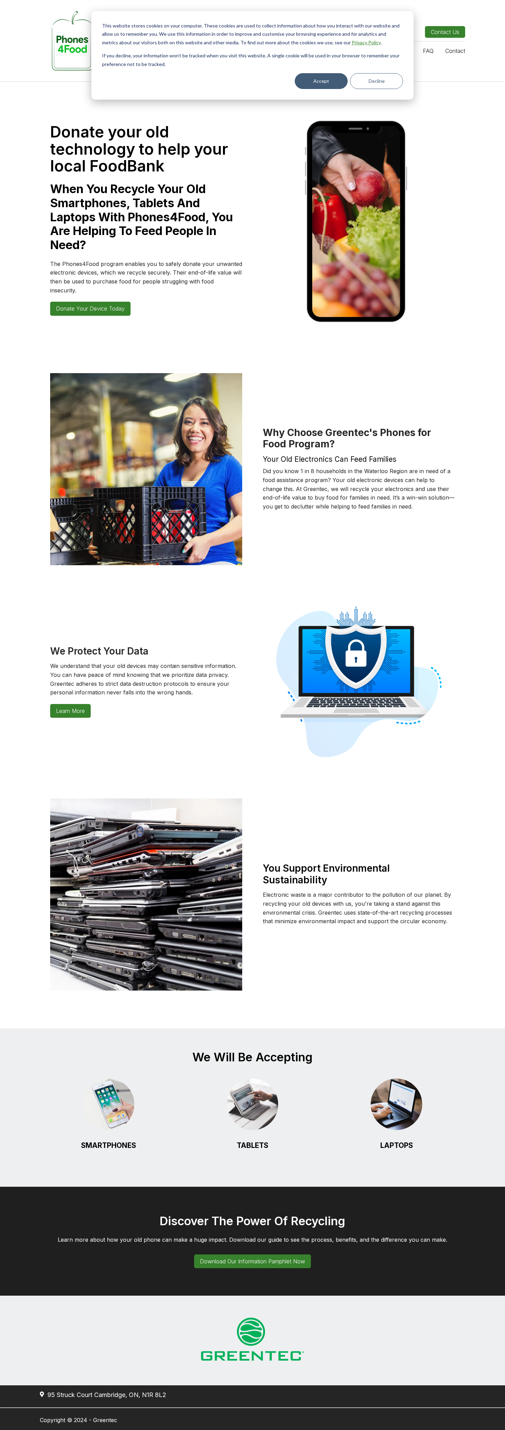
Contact (455, 50)
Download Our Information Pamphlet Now (252, 1261)
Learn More (70, 710)
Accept (321, 81)
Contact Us (445, 32)
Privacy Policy (366, 42)
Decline (377, 81)
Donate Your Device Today (90, 308)
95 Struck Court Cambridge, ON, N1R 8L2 (106, 1394)
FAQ (428, 50)
